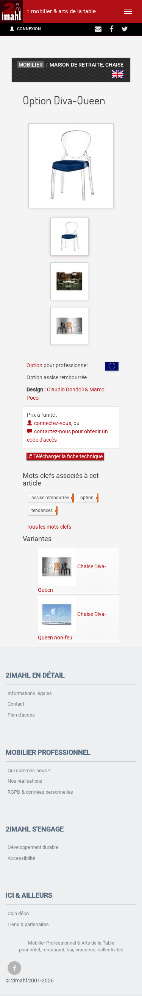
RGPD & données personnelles (40, 792)
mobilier (31, 65)
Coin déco (18, 913)
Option (34, 365)
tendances (43, 510)
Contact (16, 704)
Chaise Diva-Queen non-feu (72, 625)
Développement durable (33, 847)
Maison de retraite (76, 65)
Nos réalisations (25, 781)
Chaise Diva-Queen (72, 578)
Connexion (28, 28)
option (88, 497)
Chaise (114, 65)
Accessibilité (21, 858)
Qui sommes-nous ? (29, 770)
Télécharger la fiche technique (67, 456)
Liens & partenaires (28, 924)
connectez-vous (52, 423)
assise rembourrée (51, 497)
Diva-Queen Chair (118, 74)
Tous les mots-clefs (49, 527)
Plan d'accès (21, 715)
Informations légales (30, 693)
